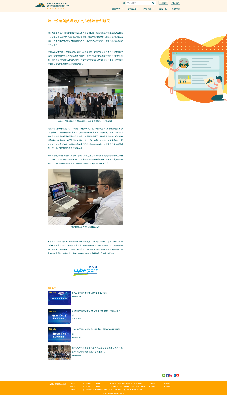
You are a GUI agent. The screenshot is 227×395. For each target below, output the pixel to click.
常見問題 (176, 8)
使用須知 (167, 386)
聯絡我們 (175, 3)
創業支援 (132, 8)
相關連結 (167, 383)
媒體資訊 (147, 8)
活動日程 (163, 3)
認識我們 (116, 8)
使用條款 (152, 383)
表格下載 (163, 8)
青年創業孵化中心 (57, 385)
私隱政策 (152, 386)
